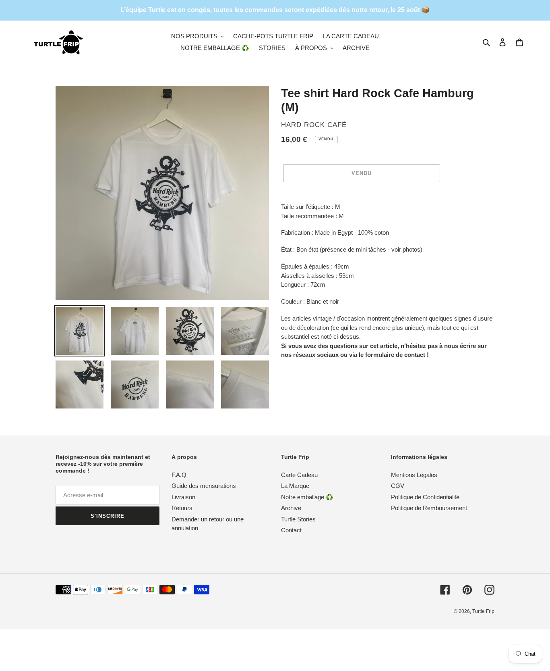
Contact (291, 530)
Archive (291, 507)
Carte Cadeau (299, 474)
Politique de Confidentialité (425, 497)
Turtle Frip (483, 611)
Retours (182, 507)
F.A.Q (179, 474)
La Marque (295, 485)
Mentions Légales (414, 474)
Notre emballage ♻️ (307, 497)
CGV (397, 485)
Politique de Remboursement (429, 507)
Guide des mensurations (204, 485)
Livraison (183, 497)
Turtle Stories (298, 519)
